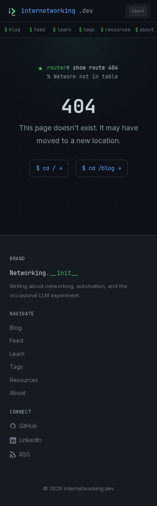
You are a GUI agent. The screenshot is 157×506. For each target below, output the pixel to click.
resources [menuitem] (115, 30)
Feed (16, 340)
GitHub (28, 425)
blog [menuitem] (12, 30)
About (17, 392)
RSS (24, 454)
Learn (17, 353)
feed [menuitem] (37, 30)
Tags (16, 366)
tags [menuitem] (87, 30)
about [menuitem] (144, 30)
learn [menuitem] (62, 30)
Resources (24, 379)
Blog (16, 327)
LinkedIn (30, 439)
